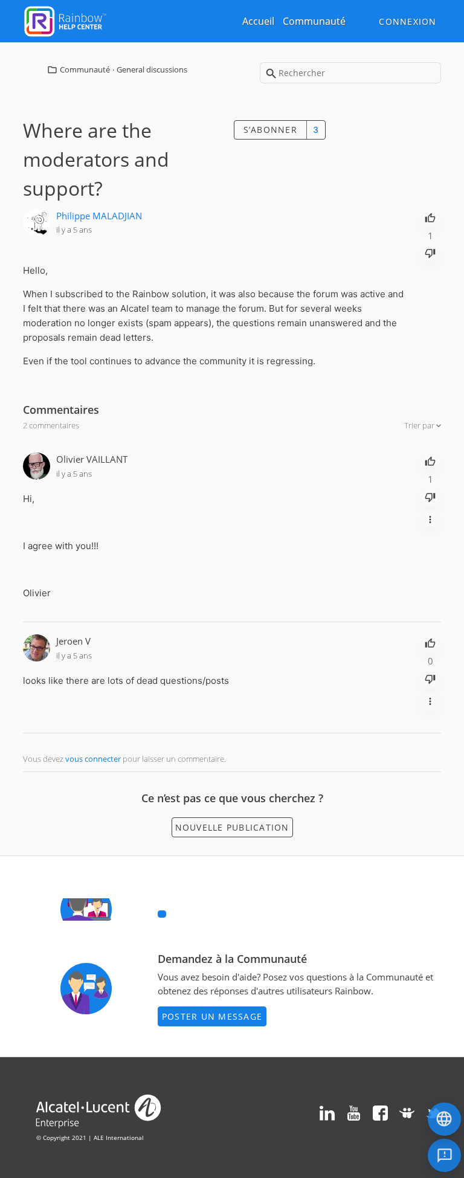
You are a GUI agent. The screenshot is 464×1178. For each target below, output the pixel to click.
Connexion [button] (407, 21)
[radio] (430, 217)
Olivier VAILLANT (91, 459)
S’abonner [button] (270, 129)
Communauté (314, 21)
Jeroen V (73, 641)
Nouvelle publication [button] (232, 827)
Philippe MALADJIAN (99, 216)
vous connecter (93, 758)
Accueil (258, 21)
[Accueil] (65, 20)
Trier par (420, 425)
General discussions (152, 69)
